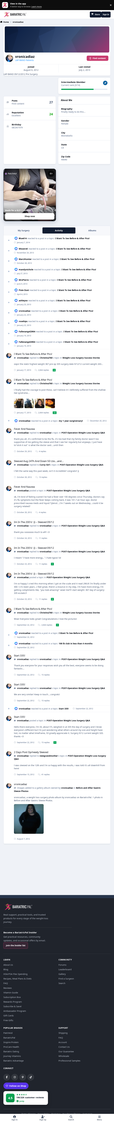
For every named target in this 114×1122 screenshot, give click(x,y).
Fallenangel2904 (27, 331)
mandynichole (26, 269)
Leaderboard (65, 969)
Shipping (63, 1032)
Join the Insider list (15, 945)
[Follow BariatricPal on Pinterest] (22, 1077)
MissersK (23, 248)
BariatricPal (9, 1037)
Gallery (62, 973)
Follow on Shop (17, 1085)
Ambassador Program (14, 1010)
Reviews (7, 987)
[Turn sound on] (51, 173)
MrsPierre (24, 279)
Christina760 (46, 357)
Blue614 (23, 238)
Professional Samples (69, 1060)
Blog (5, 969)
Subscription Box (12, 997)
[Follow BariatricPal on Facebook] (6, 1077)
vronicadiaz (24, 310)
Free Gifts (8, 1020)
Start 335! (19, 655)
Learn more (5, 5)
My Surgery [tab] (24, 230)
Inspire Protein (11, 1042)
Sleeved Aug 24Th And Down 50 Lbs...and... (39, 461)
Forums (62, 964)
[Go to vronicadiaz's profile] (8, 355)
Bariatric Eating (11, 1051)
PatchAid (7, 1032)
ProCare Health (11, 1046)
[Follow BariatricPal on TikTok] (30, 1077)
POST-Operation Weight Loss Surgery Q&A (83, 432)
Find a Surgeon (66, 978)
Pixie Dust (24, 290)
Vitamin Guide (10, 992)
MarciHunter (25, 259)
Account (62, 1042)
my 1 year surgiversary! (71, 420)
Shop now (30, 216)
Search (61, 983)
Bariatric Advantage (13, 1060)
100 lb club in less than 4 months (75, 643)
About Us (8, 964)
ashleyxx (23, 300)
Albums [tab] (92, 230)
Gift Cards (8, 1015)
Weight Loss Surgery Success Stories (81, 357)
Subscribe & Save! (12, 1006)
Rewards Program (12, 1001)
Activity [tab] (59, 230)
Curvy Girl (45, 464)
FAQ (5, 983)
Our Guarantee (66, 1051)
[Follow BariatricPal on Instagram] (14, 1077)
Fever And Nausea (24, 429)
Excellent (16, 115)
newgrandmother (49, 755)
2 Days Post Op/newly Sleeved (31, 752)
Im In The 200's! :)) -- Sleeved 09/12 (34, 522)
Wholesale (63, 1055)
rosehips (23, 321)
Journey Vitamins (12, 1055)
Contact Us (64, 1046)
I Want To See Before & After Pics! (72, 238)
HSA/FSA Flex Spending (15, 973)
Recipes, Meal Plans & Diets (17, 978)
